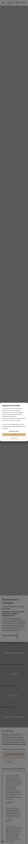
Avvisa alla (14, 438)
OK (14, 434)
